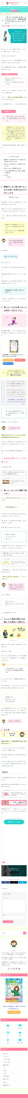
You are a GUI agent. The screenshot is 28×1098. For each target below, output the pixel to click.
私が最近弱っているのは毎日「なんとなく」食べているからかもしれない (16, 401)
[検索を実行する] (24, 933)
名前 (4, 915)
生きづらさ (6, 1056)
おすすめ (6, 1079)
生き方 (6, 1053)
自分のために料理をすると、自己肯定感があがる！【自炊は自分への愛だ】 (18, 794)
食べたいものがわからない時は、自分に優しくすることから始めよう (18, 482)
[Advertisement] (14, 843)
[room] (17, 969)
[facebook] (9, 969)
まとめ (6, 175)
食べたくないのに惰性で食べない (13, 168)
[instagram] (14, 969)
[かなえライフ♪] (14, 3)
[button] (5, 882)
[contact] (19, 969)
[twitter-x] (11, 969)
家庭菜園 (6, 1076)
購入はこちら (14, 10)
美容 (5, 1073)
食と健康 (6, 1065)
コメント (5, 898)
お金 (5, 1082)
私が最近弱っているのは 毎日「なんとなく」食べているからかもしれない (14, 355)
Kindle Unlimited (16, 375)
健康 (5, 1070)
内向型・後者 (7, 1062)
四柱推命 (7, 1085)
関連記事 (9, 177)
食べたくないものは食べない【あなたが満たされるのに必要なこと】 (18, 563)
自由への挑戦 (7, 1059)
